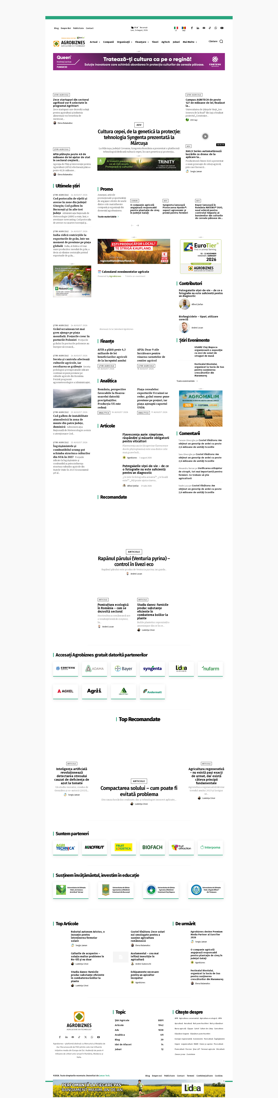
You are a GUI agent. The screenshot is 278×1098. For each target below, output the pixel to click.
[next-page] (137, 226)
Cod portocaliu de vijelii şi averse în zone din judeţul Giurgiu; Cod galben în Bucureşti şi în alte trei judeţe (70, 206)
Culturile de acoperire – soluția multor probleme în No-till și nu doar (87, 956)
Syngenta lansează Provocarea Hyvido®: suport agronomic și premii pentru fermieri (175, 208)
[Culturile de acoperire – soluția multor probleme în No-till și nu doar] (61, 957)
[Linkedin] (198, 28)
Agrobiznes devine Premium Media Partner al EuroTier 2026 (206, 934)
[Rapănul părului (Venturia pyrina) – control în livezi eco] (134, 527)
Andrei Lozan (136, 574)
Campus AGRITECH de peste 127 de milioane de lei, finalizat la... (205, 102)
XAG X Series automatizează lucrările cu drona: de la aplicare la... (204, 154)
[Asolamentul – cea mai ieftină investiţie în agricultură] (121, 957)
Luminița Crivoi (148, 630)
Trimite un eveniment (135, 276)
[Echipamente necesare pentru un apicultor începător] (121, 975)
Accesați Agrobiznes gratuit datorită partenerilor (102, 655)
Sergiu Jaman (196, 171)
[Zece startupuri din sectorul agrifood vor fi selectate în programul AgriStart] (73, 85)
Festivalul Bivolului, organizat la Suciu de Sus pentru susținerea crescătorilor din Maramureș (209, 370)
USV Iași (193, 120)
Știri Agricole (61, 95)
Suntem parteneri (72, 834)
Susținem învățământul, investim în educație (97, 875)
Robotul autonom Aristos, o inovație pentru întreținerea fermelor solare (88, 936)
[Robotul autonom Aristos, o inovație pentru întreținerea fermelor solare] (61, 935)
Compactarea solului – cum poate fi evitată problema (139, 791)
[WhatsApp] (216, 28)
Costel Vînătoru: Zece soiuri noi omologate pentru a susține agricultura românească (148, 936)
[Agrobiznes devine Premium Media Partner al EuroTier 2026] (180, 935)
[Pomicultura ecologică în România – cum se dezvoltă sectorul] (114, 591)
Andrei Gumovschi (143, 964)
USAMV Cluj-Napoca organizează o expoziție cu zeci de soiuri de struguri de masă (208, 351)
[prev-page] (132, 226)
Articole (134, 551)
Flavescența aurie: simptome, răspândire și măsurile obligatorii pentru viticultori (146, 438)
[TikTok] (210, 28)
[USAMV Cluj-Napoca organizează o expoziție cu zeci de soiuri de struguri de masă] (185, 350)
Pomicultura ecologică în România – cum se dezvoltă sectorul (113, 608)
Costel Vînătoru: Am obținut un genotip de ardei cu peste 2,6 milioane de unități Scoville (200, 443)
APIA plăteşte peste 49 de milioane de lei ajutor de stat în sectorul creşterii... (71, 157)
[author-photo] (55, 123)
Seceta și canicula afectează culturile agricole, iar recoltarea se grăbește (71, 363)
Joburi (134, 201)
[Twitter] (85, 1037)
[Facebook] (192, 28)
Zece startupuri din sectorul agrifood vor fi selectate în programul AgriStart (71, 102)
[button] (216, 41)
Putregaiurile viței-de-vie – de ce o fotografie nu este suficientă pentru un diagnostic (146, 469)
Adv (139, 124)
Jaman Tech (104, 1076)
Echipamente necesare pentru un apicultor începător (145, 975)
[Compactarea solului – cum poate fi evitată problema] (139, 753)
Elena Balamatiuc (65, 123)
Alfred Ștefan (133, 486)
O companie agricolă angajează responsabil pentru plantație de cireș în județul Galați (144, 208)
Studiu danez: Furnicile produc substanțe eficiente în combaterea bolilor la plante (152, 611)
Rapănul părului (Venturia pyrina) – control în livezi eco (134, 561)
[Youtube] (222, 28)
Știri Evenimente (194, 340)
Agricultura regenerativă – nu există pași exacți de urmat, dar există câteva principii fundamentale (206, 776)
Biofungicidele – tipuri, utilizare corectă (198, 318)
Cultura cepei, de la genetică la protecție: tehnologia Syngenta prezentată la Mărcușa (139, 137)
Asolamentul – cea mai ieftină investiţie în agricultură (145, 956)
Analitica (104, 413)
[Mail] (204, 28)
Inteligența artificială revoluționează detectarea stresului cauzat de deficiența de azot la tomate (71, 776)
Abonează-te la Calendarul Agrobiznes (116, 329)
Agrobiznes (132, 458)
